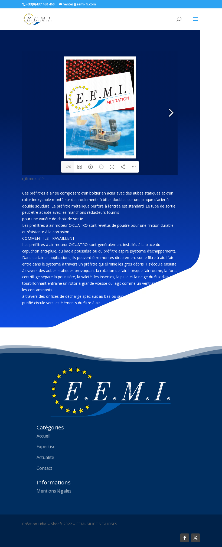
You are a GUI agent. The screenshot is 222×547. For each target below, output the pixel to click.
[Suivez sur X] (195, 537)
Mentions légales (54, 491)
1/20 (67, 166)
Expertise (46, 446)
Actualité (45, 457)
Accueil (43, 436)
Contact (44, 468)
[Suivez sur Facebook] (184, 537)
